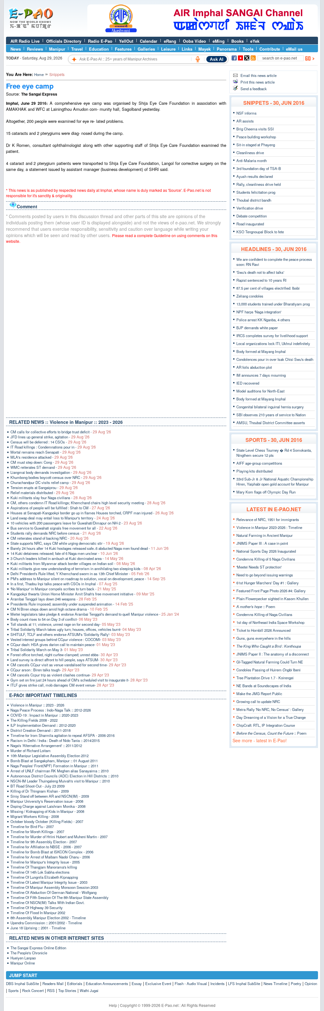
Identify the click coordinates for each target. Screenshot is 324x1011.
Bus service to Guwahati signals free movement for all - (63, 528)
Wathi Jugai (89, 990)
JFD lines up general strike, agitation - (50, 436)
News (15, 49)
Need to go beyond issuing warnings (264, 574)
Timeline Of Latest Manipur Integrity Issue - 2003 (48, 882)
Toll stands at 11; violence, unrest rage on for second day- (65, 624)
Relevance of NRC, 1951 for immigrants (267, 519)
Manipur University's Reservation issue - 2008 (46, 801)
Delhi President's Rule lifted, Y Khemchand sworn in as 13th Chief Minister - (79, 573)
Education (99, 49)
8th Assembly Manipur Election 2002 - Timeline (48, 917)
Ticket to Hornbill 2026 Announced (263, 630)
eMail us (294, 49)
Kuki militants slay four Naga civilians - (51, 497)
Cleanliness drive (250, 152)
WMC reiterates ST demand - (43, 467)
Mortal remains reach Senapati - (45, 452)
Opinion (311, 983)
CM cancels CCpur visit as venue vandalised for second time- (68, 664)
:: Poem (255, 606)
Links (187, 49)
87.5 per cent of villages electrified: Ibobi (268, 288)
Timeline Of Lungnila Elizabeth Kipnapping (44, 877)
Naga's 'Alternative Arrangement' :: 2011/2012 (46, 745)
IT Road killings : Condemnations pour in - (53, 446)
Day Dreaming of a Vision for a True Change (271, 717)
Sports (13, 990)
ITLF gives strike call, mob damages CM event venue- (62, 685)
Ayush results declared (254, 176)
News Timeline (275, 983)
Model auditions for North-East (260, 390)
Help (113, 1005)
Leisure (168, 49)
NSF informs (246, 113)
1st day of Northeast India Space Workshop (270, 622)
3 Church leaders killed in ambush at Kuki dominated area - (66, 558)
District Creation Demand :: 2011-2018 (40, 730)
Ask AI (216, 59)
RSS (51, 990)
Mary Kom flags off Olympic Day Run (266, 491)
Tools (248, 49)
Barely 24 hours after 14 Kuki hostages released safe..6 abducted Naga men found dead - (89, 548)
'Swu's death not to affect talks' (260, 272)
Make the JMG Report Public (259, 693)
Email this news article (258, 75)
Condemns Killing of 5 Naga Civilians (265, 559)
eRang (170, 41)
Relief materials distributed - (42, 492)
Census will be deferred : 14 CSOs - (48, 441)
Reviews (35, 49)
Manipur (57, 49)
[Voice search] (197, 59)
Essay (137, 983)
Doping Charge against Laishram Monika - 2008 (47, 806)
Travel (77, 49)
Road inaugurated (250, 223)
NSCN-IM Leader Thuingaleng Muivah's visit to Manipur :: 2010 (60, 780)
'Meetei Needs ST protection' (259, 566)
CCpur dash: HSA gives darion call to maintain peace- (62, 644)
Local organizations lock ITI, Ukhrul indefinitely (273, 343)
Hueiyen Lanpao (23, 957)
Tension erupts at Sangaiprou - (44, 487)
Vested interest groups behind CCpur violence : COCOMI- (65, 639)
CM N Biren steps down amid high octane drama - (59, 609)
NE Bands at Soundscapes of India (263, 685)
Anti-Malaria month (251, 160)
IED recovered (247, 383)
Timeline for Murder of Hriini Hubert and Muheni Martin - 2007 (59, 836)
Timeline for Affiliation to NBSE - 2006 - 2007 (46, 846)
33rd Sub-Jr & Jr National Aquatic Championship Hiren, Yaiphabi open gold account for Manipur (274, 481)
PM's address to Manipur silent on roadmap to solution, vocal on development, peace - (87, 578)
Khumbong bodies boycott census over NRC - (56, 477)
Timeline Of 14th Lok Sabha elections (40, 872)
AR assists (245, 120)
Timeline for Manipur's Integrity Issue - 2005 (45, 861)
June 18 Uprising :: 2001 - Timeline (37, 927)
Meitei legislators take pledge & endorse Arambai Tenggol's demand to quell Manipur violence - (94, 614)
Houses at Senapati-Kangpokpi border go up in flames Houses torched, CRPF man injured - (92, 512)
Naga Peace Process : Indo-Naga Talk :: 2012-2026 (50, 710)
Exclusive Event (158, 983)
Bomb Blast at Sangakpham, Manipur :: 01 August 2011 (54, 760)
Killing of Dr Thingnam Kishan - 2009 (39, 791)
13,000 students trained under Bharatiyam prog (273, 303)
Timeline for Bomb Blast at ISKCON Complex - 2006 (51, 851)
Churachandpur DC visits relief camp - (50, 482)
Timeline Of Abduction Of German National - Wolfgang (53, 892)
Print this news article (257, 82)
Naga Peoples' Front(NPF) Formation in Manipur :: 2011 (54, 765)
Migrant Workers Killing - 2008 (34, 816)
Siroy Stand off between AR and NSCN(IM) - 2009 (49, 796)
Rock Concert (33, 990)
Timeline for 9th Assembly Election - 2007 (43, 841)
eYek (254, 41)
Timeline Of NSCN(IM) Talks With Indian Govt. (47, 902)
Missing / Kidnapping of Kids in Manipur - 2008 (47, 811)
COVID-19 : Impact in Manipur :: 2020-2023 (44, 715)
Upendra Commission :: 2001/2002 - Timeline (46, 922)
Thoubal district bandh (253, 200)
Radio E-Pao (100, 41)
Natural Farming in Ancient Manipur (264, 535)
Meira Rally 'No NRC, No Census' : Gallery (270, 709)
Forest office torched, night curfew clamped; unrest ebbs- (64, 654)
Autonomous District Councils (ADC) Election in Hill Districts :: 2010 (64, 775)
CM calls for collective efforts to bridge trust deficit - (60, 431)
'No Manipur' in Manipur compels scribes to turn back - (63, 588)
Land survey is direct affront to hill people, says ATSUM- (64, 659)
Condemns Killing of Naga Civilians (264, 614)
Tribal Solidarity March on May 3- (46, 649)
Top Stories (67, 990)
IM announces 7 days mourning (261, 375)
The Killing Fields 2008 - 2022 (34, 720)
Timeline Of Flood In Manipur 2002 (37, 912)
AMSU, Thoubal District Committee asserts (270, 422)
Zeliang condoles (249, 295)
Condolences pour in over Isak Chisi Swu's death (274, 359)
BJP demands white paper (257, 327)
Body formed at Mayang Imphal (261, 351)
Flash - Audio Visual (191, 983)
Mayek (204, 49)
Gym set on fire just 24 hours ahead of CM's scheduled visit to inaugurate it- (79, 679)
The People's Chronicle (28, 952)
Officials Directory (63, 41)
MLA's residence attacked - (41, 457)
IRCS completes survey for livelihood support (272, 335)
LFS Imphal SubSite (244, 983)
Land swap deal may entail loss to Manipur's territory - (62, 517)
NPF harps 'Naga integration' (258, 311)
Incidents (217, 983)
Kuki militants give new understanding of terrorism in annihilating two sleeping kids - (85, 568)
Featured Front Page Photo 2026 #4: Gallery (271, 590)
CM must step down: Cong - (41, 462)
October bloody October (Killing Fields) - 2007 (46, 821)
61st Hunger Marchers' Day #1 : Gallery (267, 582)
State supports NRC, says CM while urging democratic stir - (67, 543)
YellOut (126, 41)
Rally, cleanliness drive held (258, 184)
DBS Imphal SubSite (22, 983)
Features (123, 49)
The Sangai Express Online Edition (38, 947)
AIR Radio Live (25, 41)
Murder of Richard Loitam (30, 750)
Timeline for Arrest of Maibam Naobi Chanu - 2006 (50, 856)
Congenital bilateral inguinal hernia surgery (270, 406)
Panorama (227, 49)
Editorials (74, 983)
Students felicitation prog (255, 192)
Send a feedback (253, 88)
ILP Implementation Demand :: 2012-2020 (43, 725)
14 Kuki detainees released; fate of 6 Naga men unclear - (64, 553)
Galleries (146, 49)
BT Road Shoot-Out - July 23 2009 (37, 785)
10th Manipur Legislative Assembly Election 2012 (49, 755)
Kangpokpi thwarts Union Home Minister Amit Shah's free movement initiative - (82, 593)
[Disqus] (116, 329)
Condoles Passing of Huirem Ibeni (268, 669)
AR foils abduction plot (254, 367)
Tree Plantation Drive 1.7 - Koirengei (265, 677)
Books (237, 41)
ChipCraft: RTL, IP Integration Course (265, 725)
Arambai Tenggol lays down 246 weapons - (53, 598)
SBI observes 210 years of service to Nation (271, 414)
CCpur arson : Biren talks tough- (44, 669)
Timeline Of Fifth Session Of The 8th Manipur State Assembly (59, 897)
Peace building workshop (256, 136)
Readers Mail (53, 983)
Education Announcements (107, 983)
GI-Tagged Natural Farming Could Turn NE (269, 661)
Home (39, 74)
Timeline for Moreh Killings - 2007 (37, 831)
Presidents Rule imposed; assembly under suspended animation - (71, 603)
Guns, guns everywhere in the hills (263, 638)
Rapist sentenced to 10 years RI (261, 280)
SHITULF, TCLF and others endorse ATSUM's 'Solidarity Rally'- (70, 634)
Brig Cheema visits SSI (255, 128)
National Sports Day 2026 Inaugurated (266, 551)
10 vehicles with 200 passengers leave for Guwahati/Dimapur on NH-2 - (76, 522)
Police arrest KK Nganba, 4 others (263, 319)
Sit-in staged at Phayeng (255, 144)
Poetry (296, 983)
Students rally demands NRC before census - (55, 533)
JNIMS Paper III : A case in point (262, 543)
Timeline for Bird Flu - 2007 (32, 826)
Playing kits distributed (254, 471)
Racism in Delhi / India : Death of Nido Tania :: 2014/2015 (55, 740)
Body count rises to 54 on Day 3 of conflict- (53, 619)
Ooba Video (194, 41)
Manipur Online (22, 962)
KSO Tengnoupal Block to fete (260, 231)
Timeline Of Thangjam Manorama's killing (43, 867)
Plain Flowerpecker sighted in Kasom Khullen (272, 598)
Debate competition (251, 215)
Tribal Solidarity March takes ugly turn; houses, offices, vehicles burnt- (75, 629)
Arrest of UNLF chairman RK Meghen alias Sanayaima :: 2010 (59, 770)
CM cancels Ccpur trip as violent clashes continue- (59, 674)
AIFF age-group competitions (259, 463)
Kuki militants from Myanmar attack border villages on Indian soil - (72, 563)
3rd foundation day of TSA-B (258, 168)
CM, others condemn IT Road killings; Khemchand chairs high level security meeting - (87, 502)
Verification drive (249, 207)
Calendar (148, 41)
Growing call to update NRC (258, 701)
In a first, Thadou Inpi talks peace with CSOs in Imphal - (63, 583)
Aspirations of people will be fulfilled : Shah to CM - (60, 507)
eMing (219, 41)
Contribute (269, 49)
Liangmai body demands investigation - (50, 472)
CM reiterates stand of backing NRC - (49, 538)
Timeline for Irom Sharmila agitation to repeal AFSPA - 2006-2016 (62, 735)
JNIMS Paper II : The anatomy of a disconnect (272, 653)
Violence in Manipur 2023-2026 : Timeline (269, 527)
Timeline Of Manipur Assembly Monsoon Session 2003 (54, 887)
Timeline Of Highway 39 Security (36, 907)
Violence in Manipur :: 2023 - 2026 (37, 704)
